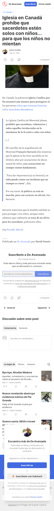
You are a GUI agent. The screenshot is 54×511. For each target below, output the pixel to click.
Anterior (11, 308)
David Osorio (15, 50)
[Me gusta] (5, 60)
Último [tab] (21, 364)
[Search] (49, 364)
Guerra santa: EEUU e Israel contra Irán (18, 423)
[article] (27, 379)
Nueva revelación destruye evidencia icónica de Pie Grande (18, 397)
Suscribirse (30, 4)
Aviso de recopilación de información (31, 283)
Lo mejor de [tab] (9, 364)
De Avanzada (24, 241)
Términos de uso (37, 483)
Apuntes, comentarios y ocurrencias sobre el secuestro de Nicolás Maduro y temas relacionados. (20, 378)
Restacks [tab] (23, 328)
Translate (8, 12)
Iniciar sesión (45, 4)
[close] (45, 428)
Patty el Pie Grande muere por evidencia (17, 406)
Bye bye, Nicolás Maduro (17, 372)
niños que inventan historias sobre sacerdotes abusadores (24, 107)
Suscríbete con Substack (29, 476)
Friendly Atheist (14, 230)
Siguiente (42, 308)
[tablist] (15, 328)
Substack (12, 504)
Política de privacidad (35, 488)
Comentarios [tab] (10, 328)
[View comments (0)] (12, 60)
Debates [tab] (31, 364)
